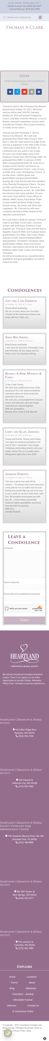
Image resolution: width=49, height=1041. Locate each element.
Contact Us (33, 1005)
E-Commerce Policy (23, 1011)
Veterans (11, 1005)
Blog (12, 988)
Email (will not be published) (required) (22, 594)
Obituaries (30, 988)
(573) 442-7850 (32, 9)
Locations (32, 977)
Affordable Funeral (23, 1000)
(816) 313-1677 (34, 6)
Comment (8, 548)
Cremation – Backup (23, 994)
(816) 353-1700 (25, 736)
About (32, 982)
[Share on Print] (32, 92)
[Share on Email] (24, 92)
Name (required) (11, 582)
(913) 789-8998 (25, 842)
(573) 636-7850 (25, 786)
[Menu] (40, 17)
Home (12, 977)
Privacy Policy (19, 1031)
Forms (14, 982)
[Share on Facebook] (10, 92)
